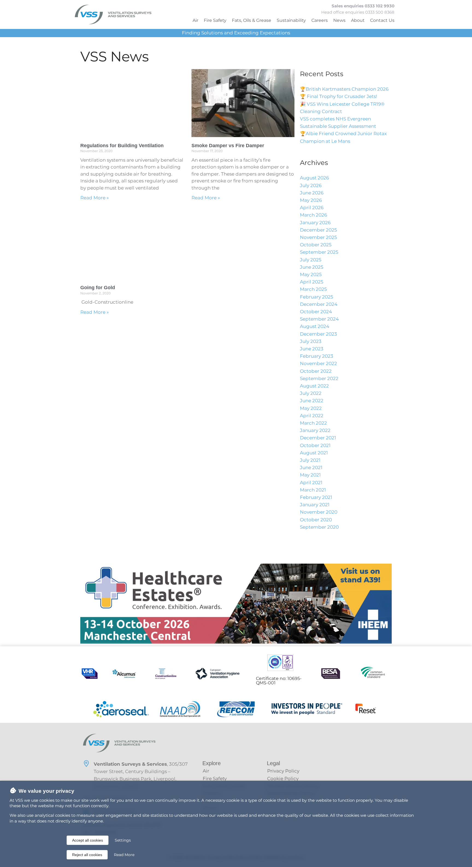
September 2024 (319, 319)
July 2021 (310, 460)
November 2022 (318, 363)
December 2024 (318, 304)
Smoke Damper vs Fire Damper (227, 145)
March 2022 (313, 423)
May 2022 (311, 408)
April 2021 (311, 482)
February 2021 (316, 497)
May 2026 (311, 200)
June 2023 (311, 348)
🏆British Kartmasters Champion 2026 (344, 89)
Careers (319, 20)
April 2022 (311, 415)
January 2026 (315, 222)
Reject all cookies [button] (87, 855)
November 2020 (318, 512)
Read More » (94, 197)
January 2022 (315, 430)
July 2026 (310, 185)
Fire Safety (215, 20)
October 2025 (316, 244)
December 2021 (318, 437)
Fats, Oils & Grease (251, 20)
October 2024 (316, 311)
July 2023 (310, 341)
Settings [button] (123, 840)
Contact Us (382, 20)
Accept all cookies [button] (87, 840)
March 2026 (313, 215)
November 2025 (318, 237)
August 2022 (314, 386)
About (358, 20)
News (339, 20)
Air (195, 20)
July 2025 (310, 259)
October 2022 (316, 371)
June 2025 (311, 267)
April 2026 (311, 207)
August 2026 (314, 177)
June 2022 (311, 400)
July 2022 (310, 393)
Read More (124, 854)
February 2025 (316, 297)
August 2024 (314, 326)
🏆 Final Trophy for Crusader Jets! (338, 96)
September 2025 (319, 252)
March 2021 (313, 490)
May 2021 (310, 475)
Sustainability (291, 20)
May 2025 (311, 274)
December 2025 (318, 230)
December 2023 (318, 334)
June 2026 (311, 193)
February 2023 (316, 356)
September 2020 (319, 527)
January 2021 (314, 504)
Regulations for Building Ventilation (122, 145)
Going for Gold (97, 287)
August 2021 (314, 452)
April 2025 (311, 282)
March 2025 (313, 289)
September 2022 (319, 378)
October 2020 (316, 519)
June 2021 (311, 467)
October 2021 (315, 445)
